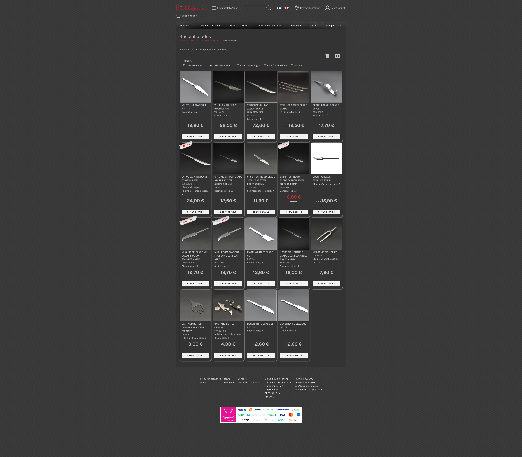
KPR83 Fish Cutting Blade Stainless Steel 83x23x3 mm (293, 256)
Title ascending (194, 65)
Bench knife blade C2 (293, 323)
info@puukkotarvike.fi (307, 386)
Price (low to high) (250, 65)
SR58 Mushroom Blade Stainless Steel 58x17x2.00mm (228, 180)
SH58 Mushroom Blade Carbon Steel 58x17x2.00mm (292, 180)
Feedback (296, 25)
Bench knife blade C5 (260, 323)
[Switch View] (337, 56)
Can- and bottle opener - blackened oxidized (194, 327)
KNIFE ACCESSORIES (202, 40)
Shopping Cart (333, 25)
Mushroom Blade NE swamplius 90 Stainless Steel (194, 256)
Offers (233, 25)
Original (298, 65)
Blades (217, 40)
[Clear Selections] (327, 56)
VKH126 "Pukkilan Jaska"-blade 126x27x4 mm (258, 109)
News (245, 25)
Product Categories (211, 25)
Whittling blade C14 (194, 105)
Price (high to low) (277, 65)
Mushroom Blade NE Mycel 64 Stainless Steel (226, 256)
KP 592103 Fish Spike (325, 252)
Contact (313, 25)
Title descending (222, 65)
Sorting (188, 61)
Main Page (185, 25)
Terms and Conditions (269, 25)
